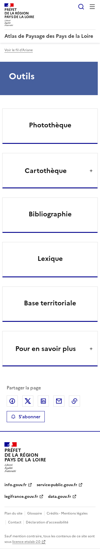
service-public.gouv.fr (57, 485)
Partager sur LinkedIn (43, 401)
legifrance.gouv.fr (21, 496)
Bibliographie (50, 214)
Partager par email (58, 401)
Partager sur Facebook (12, 401)
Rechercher (81, 6)
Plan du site (13, 513)
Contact (15, 522)
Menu (92, 6)
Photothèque (50, 125)
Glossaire (34, 513)
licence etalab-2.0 (26, 541)
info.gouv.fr (15, 485)
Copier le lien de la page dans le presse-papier (74, 401)
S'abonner (29, 416)
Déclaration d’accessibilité (47, 522)
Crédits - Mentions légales (67, 513)
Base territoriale (50, 303)
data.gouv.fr (59, 496)
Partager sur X (27, 401)
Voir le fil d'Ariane (18, 50)
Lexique (50, 258)
